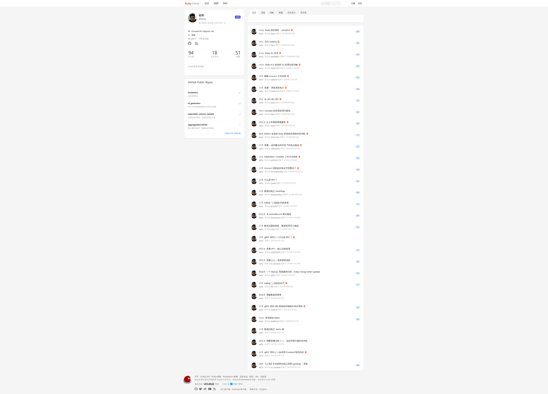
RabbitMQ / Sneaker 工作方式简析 (278, 156)
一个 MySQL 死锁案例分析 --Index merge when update (289, 271)
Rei (272, 286)
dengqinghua (276, 194)
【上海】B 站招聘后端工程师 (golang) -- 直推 (283, 363)
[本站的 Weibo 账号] (205, 389)
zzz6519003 (275, 252)
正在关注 (215, 56)
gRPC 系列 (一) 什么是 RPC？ (276, 237)
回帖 (272, 12)
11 (358, 77)
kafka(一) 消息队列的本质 (274, 202)
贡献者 (263, 376)
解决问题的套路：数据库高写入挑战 (279, 225)
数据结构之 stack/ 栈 (271, 329)
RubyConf (205, 376)
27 (358, 123)
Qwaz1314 (275, 68)
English (263, 389)
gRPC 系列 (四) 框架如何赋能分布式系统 (281, 306)
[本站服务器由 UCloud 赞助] (208, 384)
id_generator (194, 103)
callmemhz (275, 148)
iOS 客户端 (225, 389)
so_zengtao (276, 263)
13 (358, 89)
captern (274, 79)
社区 (207, 3)
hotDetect (193, 92)
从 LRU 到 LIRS (269, 99)
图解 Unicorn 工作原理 (273, 76)
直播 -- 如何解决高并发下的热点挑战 (279, 145)
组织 (251, 376)
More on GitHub (233, 133)
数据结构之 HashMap (272, 191)
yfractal (274, 309)
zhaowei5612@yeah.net (202, 31)
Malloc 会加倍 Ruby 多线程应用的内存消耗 (282, 133)
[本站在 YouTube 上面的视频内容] (209, 389)
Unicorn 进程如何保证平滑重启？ (278, 168)
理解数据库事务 (270, 294)
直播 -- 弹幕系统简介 (272, 87)
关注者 (191, 56)
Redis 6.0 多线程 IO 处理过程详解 (278, 64)
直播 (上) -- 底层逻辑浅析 (274, 260)
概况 (254, 12)
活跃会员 (244, 376)
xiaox (273, 33)
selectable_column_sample (201, 114)
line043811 (275, 56)
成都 (193, 35)
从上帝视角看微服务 (272, 122)
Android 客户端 (239, 389)
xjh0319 (274, 160)
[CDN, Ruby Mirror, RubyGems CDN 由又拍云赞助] (234, 383)
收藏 (238, 56)
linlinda (274, 206)
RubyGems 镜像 (230, 376)
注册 (353, 3)
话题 (263, 12)
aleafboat (275, 321)
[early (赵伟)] (254, 31)
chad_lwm (275, 137)
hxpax (273, 183)
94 (191, 52)
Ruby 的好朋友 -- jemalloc (275, 30)
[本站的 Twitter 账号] (200, 389)
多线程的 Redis (269, 317)
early (261, 33)
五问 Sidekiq (268, 41)
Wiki (225, 3)
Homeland (246, 379)
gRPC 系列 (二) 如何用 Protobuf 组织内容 (281, 352)
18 (214, 52)
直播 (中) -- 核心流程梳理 (274, 248)
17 (358, 54)
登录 (360, 3)
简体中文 (254, 389)
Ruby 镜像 (216, 376)
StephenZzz (276, 217)
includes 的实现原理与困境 (274, 110)
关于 (197, 376)
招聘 (216, 3)
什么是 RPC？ (268, 179)
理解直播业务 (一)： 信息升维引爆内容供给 (283, 340)
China (192, 3)
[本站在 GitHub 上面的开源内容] (196, 389)
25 (358, 31)
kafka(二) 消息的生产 (272, 283)
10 (358, 169)
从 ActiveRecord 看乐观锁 (275, 214)
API (256, 376)
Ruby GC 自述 (269, 53)
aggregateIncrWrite (197, 124)
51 (238, 52)
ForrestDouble (277, 171)
